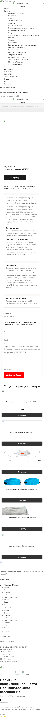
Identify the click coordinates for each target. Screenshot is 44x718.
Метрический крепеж (16, 13)
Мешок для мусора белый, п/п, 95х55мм (22, 586)
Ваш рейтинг (8, 353)
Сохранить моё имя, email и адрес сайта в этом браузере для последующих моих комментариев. (22, 348)
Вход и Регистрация (7, 87)
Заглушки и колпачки (16, 55)
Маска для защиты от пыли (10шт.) (22, 446)
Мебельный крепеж (15, 62)
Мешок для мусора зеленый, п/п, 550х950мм (22, 408)
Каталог (7, 11)
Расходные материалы (16, 30)
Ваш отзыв (8, 370)
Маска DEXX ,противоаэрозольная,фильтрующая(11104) (22, 481)
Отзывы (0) (7, 313)
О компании (8, 72)
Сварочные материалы (16, 47)
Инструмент (12, 43)
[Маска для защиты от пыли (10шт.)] (22, 435)
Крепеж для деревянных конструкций (22, 45)
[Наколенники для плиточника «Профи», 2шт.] (22, 505)
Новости (7, 79)
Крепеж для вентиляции (17, 52)
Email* (6, 340)
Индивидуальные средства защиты (21, 28)
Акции (6, 67)
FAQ (5, 81)
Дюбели (11, 18)
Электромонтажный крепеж (18, 60)
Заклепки (11, 23)
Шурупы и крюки (14, 50)
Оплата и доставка (11, 77)
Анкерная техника (15, 21)
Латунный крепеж (15, 64)
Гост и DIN (8, 74)
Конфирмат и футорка (16, 57)
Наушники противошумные (24, 186)
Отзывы (7, 632)
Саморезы (12, 16)
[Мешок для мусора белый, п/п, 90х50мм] (22, 540)
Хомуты (11, 33)
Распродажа (9, 69)
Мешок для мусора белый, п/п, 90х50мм (22, 551)
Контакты (7, 84)
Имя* (5, 332)
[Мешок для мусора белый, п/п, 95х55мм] (22, 575)
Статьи (6, 642)
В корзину (14, 178)
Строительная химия (15, 25)
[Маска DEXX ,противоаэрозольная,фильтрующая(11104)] (22, 470)
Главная (7, 8)
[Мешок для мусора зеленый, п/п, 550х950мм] (22, 397)
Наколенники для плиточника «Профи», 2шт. (22, 516)
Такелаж (11, 40)
